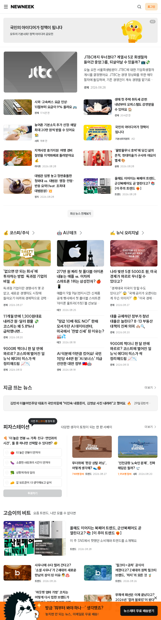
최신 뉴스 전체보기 (80, 214)
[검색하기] (139, 6)
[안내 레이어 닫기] (155, 598)
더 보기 (149, 387)
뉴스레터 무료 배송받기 (139, 611)
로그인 (151, 7)
